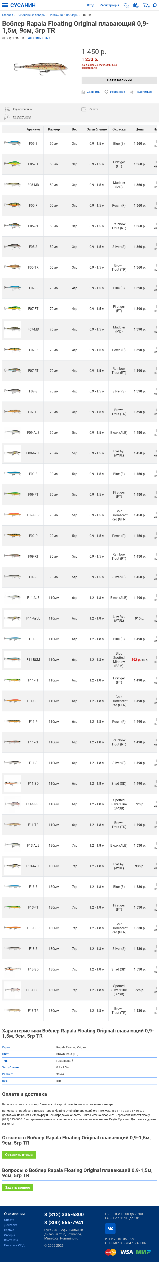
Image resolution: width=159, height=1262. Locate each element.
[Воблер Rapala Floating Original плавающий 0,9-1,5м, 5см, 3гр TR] (12, 267)
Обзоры (9, 1235)
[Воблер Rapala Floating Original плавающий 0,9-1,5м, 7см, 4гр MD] (12, 329)
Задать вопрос (17, 1187)
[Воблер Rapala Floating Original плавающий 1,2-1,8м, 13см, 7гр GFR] (12, 928)
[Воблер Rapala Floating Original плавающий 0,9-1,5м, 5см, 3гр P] (12, 205)
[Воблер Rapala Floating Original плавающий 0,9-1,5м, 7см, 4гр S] (12, 391)
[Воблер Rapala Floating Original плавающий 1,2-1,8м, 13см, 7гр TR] (12, 1010)
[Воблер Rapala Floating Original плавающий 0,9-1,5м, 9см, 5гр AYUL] (12, 453)
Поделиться (143, 91)
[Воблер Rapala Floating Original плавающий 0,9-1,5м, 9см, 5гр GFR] (12, 515)
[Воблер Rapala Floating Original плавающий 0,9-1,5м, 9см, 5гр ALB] (12, 432)
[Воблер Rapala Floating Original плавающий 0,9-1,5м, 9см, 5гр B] (12, 473)
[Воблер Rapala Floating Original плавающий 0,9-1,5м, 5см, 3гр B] (12, 143)
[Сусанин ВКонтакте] (110, 1228)
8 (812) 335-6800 (64, 1214)
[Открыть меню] (5, 5)
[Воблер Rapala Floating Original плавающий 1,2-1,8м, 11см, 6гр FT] (12, 680)
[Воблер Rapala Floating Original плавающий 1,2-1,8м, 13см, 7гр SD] (12, 969)
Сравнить (93, 91)
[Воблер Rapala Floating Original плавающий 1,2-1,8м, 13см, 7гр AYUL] (12, 866)
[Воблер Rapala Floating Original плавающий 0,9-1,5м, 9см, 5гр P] (12, 535)
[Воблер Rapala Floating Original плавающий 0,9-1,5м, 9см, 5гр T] (12, 494)
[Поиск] (154, 5)
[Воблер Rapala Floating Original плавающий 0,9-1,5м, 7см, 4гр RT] (12, 370)
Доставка (11, 1225)
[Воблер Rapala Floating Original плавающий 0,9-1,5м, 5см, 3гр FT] (12, 164)
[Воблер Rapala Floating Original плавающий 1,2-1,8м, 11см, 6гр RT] (12, 742)
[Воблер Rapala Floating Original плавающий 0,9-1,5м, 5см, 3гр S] (12, 246)
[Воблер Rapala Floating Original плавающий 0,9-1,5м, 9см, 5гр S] (12, 577)
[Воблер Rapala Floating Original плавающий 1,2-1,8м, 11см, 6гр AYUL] (12, 618)
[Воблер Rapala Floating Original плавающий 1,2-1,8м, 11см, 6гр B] (12, 639)
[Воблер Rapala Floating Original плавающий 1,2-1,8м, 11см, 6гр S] (12, 762)
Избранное (117, 91)
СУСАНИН (23, 5)
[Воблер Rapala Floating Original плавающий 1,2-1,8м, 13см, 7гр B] (12, 886)
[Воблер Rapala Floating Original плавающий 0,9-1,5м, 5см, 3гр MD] (12, 184)
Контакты (11, 1240)
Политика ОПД (14, 1245)
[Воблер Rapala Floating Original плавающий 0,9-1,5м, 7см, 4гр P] (12, 350)
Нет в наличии (119, 80)
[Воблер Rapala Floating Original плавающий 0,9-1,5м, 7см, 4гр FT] (12, 308)
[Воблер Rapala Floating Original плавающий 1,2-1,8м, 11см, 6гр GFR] (12, 701)
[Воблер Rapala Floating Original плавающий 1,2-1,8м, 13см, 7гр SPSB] (12, 990)
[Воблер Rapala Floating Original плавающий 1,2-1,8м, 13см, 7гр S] (12, 948)
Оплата (9, 1220)
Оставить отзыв (39, 37)
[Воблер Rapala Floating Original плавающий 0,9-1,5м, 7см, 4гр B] (12, 288)
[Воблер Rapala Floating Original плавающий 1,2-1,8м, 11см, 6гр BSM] (12, 659)
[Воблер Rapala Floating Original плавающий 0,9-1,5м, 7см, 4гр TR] (12, 412)
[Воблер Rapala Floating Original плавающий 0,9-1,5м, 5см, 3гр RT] (12, 226)
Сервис (9, 1230)
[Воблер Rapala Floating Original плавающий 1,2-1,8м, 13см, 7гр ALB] (12, 845)
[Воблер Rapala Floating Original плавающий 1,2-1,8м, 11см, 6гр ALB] (12, 597)
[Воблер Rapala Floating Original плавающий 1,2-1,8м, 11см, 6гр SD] (12, 783)
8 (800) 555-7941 (64, 1222)
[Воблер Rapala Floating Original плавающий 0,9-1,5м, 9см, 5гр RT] (12, 556)
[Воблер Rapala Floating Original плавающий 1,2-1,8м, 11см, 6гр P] (12, 721)
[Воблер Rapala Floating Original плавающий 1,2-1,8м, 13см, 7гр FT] (12, 907)
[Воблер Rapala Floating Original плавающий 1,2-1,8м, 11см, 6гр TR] (12, 824)
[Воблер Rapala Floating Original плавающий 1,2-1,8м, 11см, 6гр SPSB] (12, 804)
